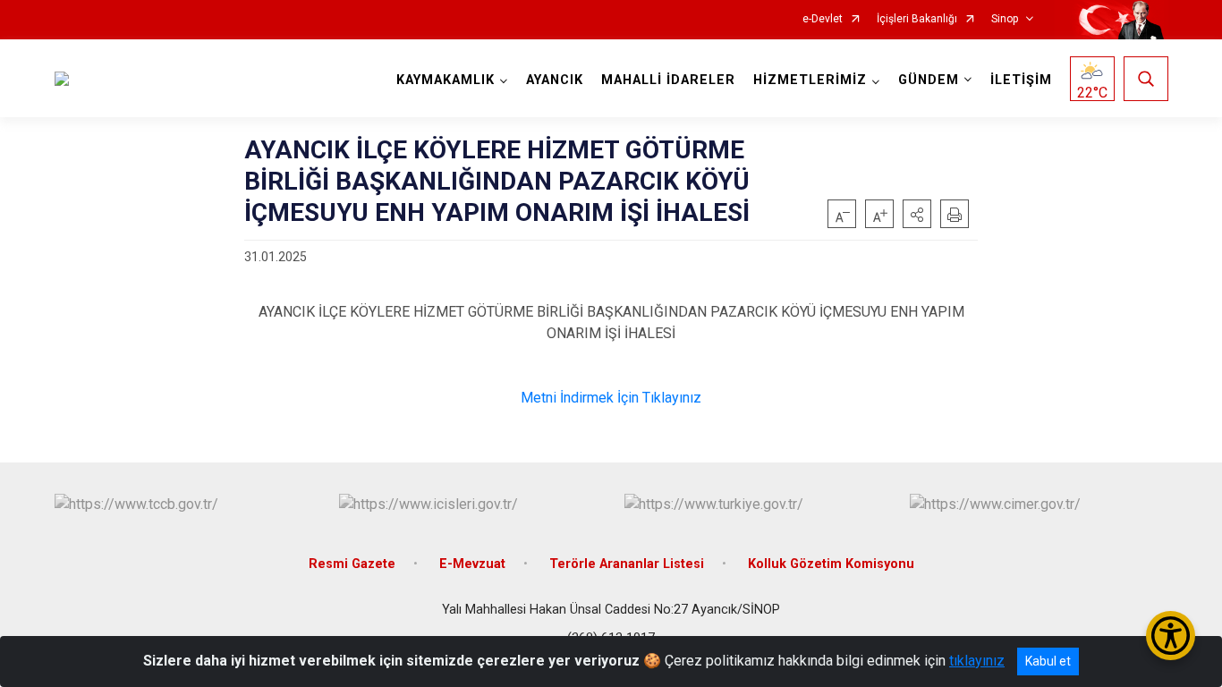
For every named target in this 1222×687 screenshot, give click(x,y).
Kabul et (1048, 661)
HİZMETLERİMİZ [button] (810, 80)
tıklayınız (977, 660)
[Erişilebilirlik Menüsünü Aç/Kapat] (1170, 635)
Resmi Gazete (352, 564)
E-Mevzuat (472, 564)
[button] (917, 213)
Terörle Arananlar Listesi (626, 564)
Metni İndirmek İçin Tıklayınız (611, 397)
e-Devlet (822, 19)
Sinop (1004, 19)
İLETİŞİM (1021, 80)
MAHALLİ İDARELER (668, 80)
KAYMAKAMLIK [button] (445, 80)
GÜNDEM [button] (928, 80)
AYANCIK (554, 80)
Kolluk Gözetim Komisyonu (831, 564)
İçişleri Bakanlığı (917, 19)
